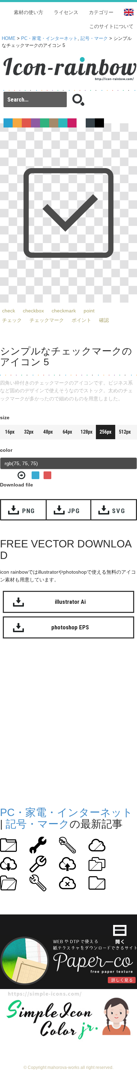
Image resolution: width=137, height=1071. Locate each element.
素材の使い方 (28, 12)
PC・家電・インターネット (49, 38)
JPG (73, 510)
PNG (28, 510)
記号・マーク (94, 38)
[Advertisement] (68, 720)
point (89, 310)
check (8, 310)
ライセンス (66, 12)
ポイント (81, 320)
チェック (12, 320)
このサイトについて (111, 26)
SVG (118, 510)
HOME (8, 38)
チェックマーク (47, 320)
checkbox (33, 310)
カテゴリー (101, 12)
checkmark (64, 310)
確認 (104, 320)
